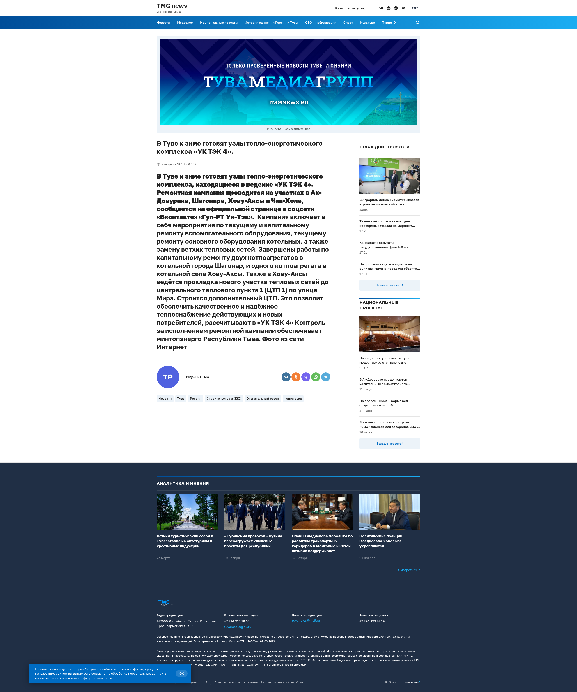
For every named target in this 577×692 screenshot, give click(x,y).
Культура (367, 22)
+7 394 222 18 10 (237, 621)
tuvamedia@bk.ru (237, 627)
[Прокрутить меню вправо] (395, 22)
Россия (195, 398)
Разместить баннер (297, 128)
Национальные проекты (219, 22)
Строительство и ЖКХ (224, 398)
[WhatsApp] (315, 376)
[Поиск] (417, 22)
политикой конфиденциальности (86, 678)
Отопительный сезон (263, 398)
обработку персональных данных (137, 673)
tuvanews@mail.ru (306, 620)
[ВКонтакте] (286, 376)
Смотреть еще (409, 570)
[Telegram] (325, 376)
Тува (181, 398)
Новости (163, 22)
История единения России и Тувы (271, 22)
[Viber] (305, 376)
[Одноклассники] (295, 376)
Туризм (388, 22)
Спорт (348, 22)
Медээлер (185, 22)
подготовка (293, 398)
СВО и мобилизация (320, 22)
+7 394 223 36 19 (372, 621)
